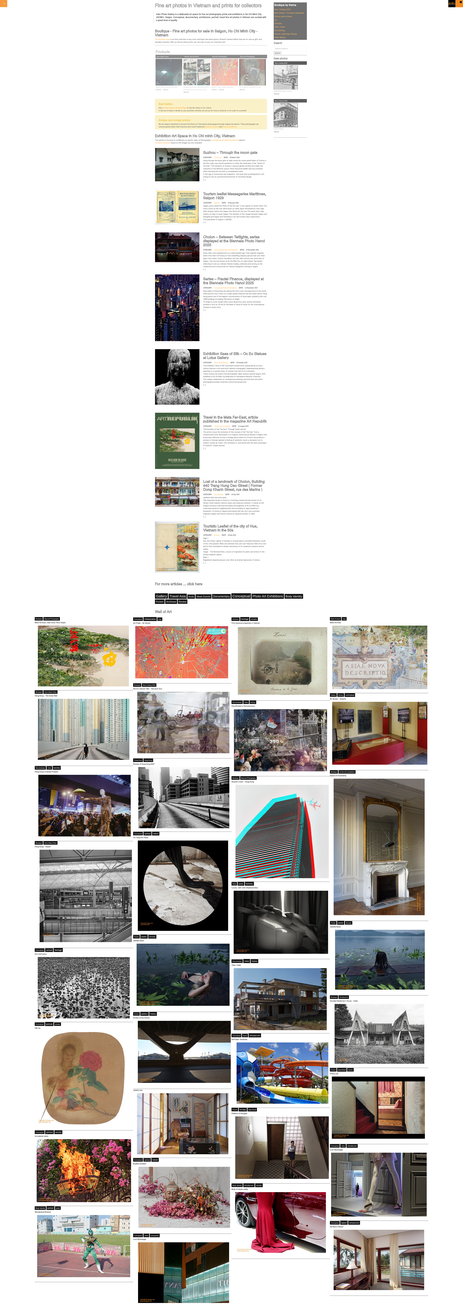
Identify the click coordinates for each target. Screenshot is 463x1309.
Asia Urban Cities (163, 57)
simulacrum (254, 1035)
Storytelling (279, 30)
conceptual (216, 140)
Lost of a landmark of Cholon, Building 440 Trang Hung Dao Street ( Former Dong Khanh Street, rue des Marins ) (234, 485)
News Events (204, 596)
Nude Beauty (280, 37)
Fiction (160, 601)
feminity (248, 884)
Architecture (344, 997)
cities (246, 703)
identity (235, 140)
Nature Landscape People (285, 34)
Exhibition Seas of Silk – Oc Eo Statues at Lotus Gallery (234, 355)
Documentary (218, 250)
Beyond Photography (219, 57)
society (57, 768)
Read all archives (212, 127)
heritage (244, 619)
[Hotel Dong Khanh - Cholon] (290, 77)
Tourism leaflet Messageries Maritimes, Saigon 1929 (234, 195)
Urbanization (149, 619)
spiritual (147, 834)
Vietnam (278, 23)
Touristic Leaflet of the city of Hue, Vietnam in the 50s (230, 528)
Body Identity (294, 596)
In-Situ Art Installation (347, 772)
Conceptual (218, 288)
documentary (226, 140)
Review (182, 601)
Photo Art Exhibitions (231, 250)
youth (57, 1208)
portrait (48, 1024)
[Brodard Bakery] (290, 115)
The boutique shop (162, 39)
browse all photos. (230, 127)
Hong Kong (149, 760)
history (341, 695)
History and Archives (191, 57)
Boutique (39, 619)
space (245, 1035)
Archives (217, 203)
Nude (191, 596)
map (159, 619)
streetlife (253, 619)
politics (143, 1014)
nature (155, 834)
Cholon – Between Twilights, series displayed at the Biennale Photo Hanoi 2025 (234, 240)
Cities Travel (279, 27)
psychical (342, 1070)
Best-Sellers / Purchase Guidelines (289, 13)
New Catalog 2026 (282, 9)
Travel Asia (218, 157)
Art (275, 20)
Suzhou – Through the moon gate (230, 152)
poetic (241, 884)
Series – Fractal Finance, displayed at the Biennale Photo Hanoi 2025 (233, 280)
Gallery (161, 596)
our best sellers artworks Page (174, 108)
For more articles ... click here (178, 583)
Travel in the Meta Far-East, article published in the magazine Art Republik (235, 419)
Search (277, 53)
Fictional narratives (162, 143)
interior (352, 1070)
